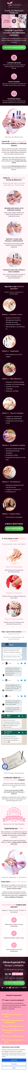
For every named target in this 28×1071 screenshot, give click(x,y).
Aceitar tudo (14, 1060)
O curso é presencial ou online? (14, 1036)
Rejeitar (14, 1067)
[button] (14, 1000)
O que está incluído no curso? (14, 1026)
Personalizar (14, 1064)
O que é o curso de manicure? (14, 1000)
